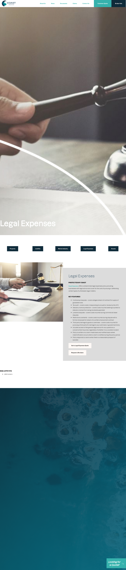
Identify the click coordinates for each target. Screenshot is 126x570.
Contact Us (85, 3)
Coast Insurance (73, 286)
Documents (63, 3)
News (53, 3)
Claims (75, 3)
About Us (43, 3)
